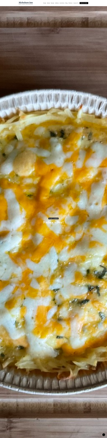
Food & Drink (53, 218)
